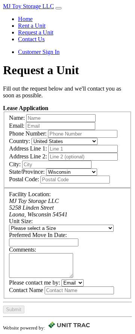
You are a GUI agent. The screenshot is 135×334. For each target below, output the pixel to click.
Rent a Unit (31, 25)
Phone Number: (27, 133)
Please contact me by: (34, 282)
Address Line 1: (28, 148)
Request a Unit (35, 32)
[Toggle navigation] (59, 8)
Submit (13, 309)
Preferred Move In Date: (38, 235)
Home (25, 19)
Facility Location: (30, 194)
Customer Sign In (39, 52)
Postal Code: (24, 179)
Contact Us (31, 39)
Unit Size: (21, 221)
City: (15, 164)
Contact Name (26, 290)
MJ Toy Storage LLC (28, 6)
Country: (19, 141)
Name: (17, 118)
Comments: (22, 249)
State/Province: (27, 171)
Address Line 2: (28, 156)
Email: (16, 125)
